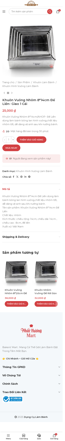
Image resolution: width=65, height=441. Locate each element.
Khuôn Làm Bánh (43, 82)
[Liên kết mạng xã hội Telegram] (29, 177)
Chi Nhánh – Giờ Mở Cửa (20, 358)
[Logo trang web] (31, 3)
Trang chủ (8, 82)
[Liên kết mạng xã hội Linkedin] (25, 177)
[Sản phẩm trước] (4, 93)
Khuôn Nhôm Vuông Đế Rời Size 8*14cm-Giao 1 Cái (46, 293)
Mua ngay (11, 148)
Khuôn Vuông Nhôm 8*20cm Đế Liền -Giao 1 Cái (16, 293)
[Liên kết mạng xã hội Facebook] (13, 177)
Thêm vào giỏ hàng (31, 139)
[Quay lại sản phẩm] (8, 93)
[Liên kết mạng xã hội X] (17, 177)
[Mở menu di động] (4, 11)
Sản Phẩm (24, 82)
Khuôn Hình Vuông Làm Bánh (20, 86)
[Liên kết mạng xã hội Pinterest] (21, 177)
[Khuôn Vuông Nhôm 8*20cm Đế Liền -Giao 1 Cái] (16, 272)
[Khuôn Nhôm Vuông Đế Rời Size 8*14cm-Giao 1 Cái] (46, 272)
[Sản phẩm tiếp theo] (12, 93)
